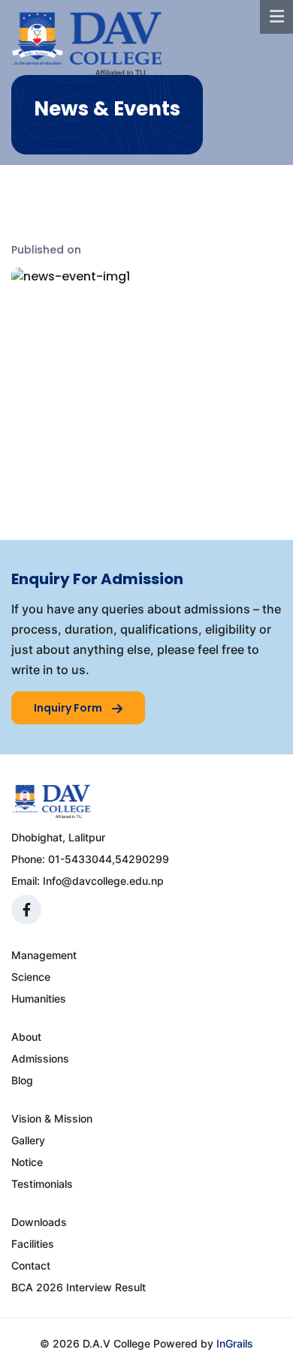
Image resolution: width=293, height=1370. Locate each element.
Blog (22, 1080)
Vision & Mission (51, 1118)
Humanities (38, 998)
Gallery (28, 1140)
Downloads (39, 1222)
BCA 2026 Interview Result (78, 1287)
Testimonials (42, 1183)
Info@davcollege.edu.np (103, 880)
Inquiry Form (69, 707)
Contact (30, 1265)
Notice (27, 1162)
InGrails (234, 1343)
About (26, 1036)
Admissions (40, 1058)
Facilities (32, 1243)
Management (44, 955)
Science (30, 976)
